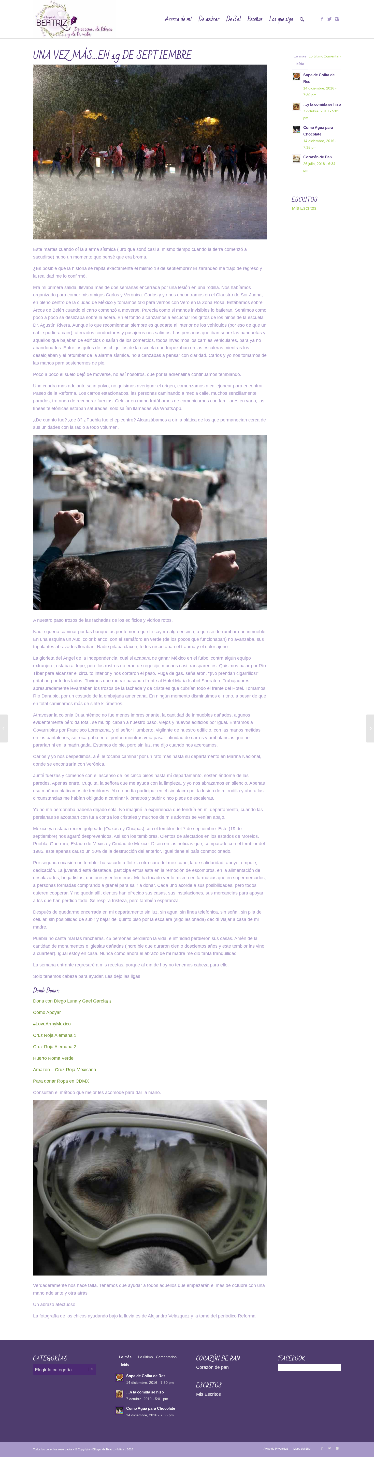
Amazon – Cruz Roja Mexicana (64, 1069)
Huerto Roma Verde (53, 1058)
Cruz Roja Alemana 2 (55, 1046)
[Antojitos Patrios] (4, 728)
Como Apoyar (47, 1012)
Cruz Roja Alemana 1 (54, 1035)
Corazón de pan (212, 1367)
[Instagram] (337, 19)
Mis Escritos (304, 208)
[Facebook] (322, 19)
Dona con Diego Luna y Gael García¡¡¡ (72, 1001)
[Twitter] (329, 19)
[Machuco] (370, 728)
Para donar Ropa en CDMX (61, 1081)
